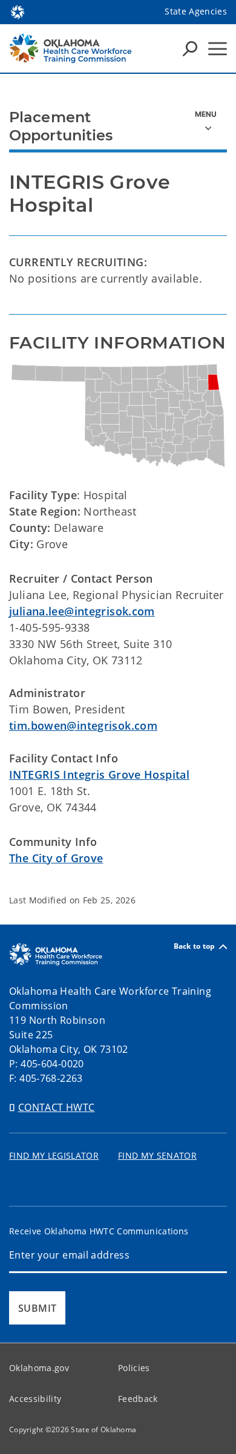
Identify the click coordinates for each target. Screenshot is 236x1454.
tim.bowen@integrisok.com (83, 725)
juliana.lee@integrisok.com (82, 611)
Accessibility (35, 1398)
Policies (134, 1368)
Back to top (194, 947)
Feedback (138, 1398)
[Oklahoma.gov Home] (17, 11)
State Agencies (196, 11)
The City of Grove (56, 858)
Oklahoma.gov (39, 1368)
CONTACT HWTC (56, 1107)
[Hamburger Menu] (217, 48)
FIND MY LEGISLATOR (54, 1155)
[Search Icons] (190, 48)
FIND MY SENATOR (157, 1155)
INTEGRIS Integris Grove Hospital (99, 774)
